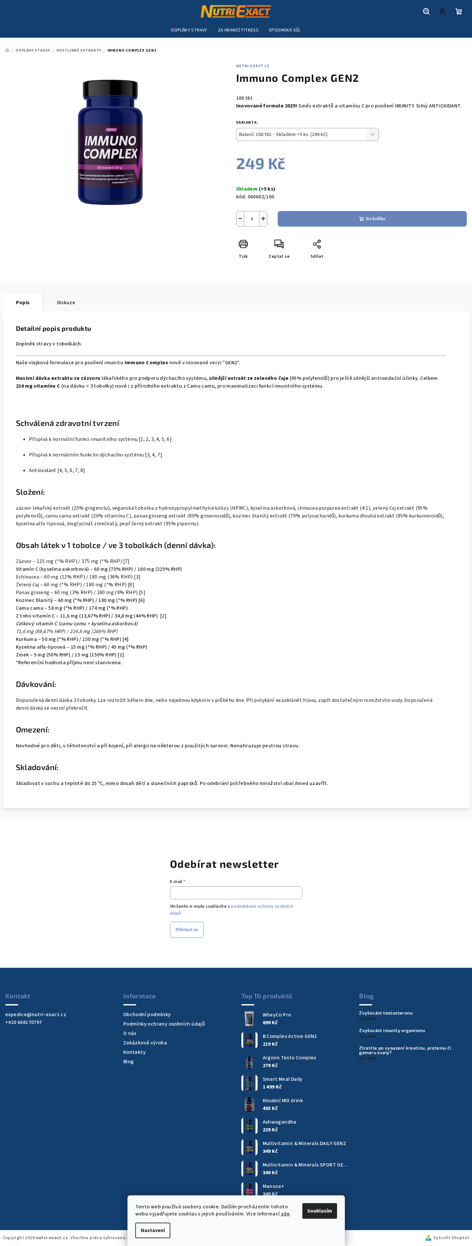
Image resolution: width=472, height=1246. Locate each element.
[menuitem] (189, 30)
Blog (128, 1061)
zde (285, 1213)
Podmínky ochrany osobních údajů (164, 1024)
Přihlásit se (186, 930)
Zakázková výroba (145, 1042)
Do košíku (375, 219)
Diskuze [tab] (66, 302)
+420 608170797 (23, 1022)
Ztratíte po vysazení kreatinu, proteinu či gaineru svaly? (405, 1050)
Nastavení (153, 1230)
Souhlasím (319, 1211)
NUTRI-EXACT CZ (253, 66)
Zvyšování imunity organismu (392, 1030)
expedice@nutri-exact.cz (35, 1014)
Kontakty (134, 1052)
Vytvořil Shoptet (451, 1238)
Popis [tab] (23, 302)
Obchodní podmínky (147, 1014)
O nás (130, 1033)
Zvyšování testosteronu (386, 1013)
